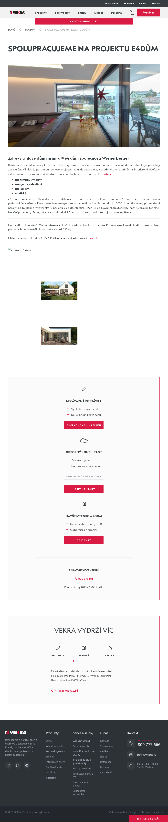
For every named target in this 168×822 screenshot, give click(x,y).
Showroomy (62, 12)
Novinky (104, 767)
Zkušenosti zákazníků (79, 792)
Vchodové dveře (54, 746)
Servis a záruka (81, 746)
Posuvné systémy (55, 751)
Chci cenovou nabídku (84, 425)
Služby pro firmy (82, 768)
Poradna (116, 12)
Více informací (64, 691)
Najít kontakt (84, 488)
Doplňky (50, 772)
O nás (132, 12)
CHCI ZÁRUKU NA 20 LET (84, 21)
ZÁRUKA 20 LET (81, 740)
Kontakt (156, 3)
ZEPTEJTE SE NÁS (148, 818)
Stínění (50, 756)
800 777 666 (85, 578)
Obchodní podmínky (151, 812)
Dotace (98, 12)
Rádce (103, 756)
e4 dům (94, 238)
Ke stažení (106, 772)
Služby (82, 12)
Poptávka (149, 12)
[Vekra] (17, 12)
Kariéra (143, 3)
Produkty (41, 12)
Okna (49, 740)
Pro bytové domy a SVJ (83, 775)
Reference (129, 3)
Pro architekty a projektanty (82, 761)
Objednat (84, 540)
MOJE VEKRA (111, 3)
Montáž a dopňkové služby (83, 753)
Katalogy (51, 777)
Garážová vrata (54, 767)
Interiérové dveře (55, 761)
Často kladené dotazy (80, 784)
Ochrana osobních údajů (122, 812)
